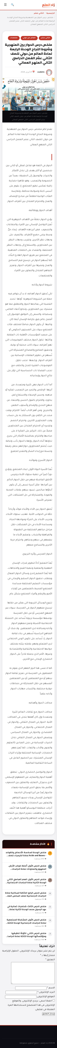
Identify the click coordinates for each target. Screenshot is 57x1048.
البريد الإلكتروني (46, 992)
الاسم (51, 988)
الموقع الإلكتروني (46, 997)
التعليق (50, 960)
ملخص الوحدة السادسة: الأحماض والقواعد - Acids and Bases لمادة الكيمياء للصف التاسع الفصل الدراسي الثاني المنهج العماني (26, 857)
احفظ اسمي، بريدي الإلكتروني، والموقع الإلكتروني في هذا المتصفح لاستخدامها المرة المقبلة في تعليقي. (31, 1005)
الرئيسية (50, 13)
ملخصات (13, 38)
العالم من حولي (29, 38)
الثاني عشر (39, 13)
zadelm (40, 72)
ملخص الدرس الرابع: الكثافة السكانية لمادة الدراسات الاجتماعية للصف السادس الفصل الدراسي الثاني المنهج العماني (25, 896)
